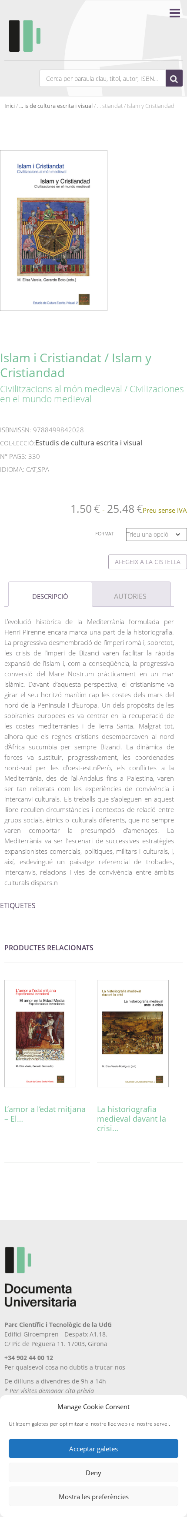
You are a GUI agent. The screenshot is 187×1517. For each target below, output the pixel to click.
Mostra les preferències (94, 1496)
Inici (9, 106)
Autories (130, 596)
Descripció (50, 596)
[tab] (50, 594)
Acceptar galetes (93, 1448)
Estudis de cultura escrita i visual (88, 443)
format (104, 533)
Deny (93, 1472)
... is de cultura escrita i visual (56, 106)
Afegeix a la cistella (147, 562)
